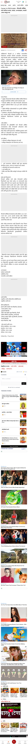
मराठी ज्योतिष (20, 5)
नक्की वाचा (5, 686)
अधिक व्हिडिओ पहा (5, 701)
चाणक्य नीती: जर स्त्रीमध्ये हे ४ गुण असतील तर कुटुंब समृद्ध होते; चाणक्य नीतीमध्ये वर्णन (14, 695)
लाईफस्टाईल (20, 366)
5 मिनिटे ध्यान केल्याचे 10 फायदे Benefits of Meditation (14, 363)
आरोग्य (14, 5)
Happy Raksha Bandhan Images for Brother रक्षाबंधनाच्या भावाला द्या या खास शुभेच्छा (5, 730)
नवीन (4, 721)
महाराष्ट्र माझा (3, 5)
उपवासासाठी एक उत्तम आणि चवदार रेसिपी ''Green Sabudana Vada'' (14, 730)
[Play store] (23, 2)
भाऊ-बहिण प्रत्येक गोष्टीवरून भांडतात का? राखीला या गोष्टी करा (5, 695)
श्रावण (9, 5)
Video (4, 699)
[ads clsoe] (27, 736)
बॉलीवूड (3, 368)
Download (4, 46)
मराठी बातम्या (9, 368)
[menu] (2, 2)
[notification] (26, 2)
